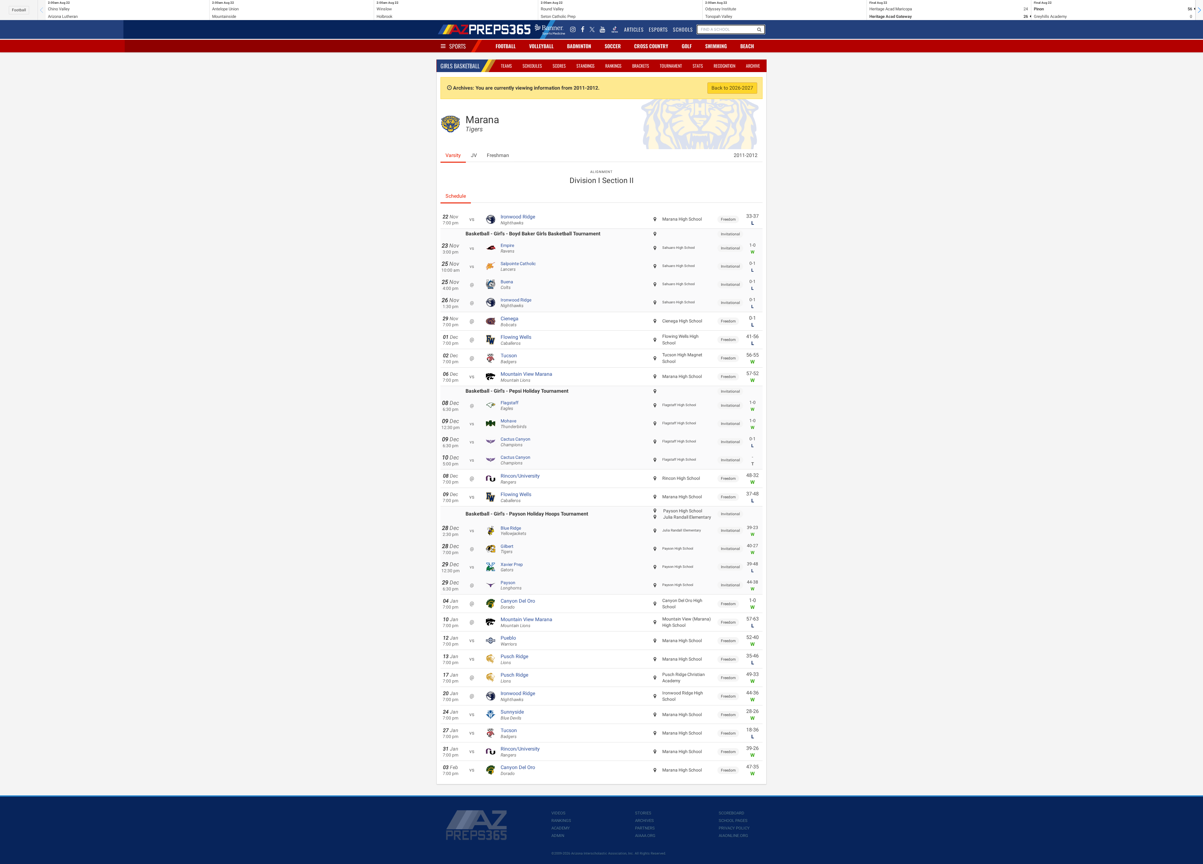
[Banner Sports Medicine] (550, 29)
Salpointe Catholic (518, 266)
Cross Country (651, 46)
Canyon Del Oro (518, 604)
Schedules (532, 65)
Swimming (716, 46)
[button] (1199, 10)
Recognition (724, 65)
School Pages (733, 820)
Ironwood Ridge (518, 220)
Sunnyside (512, 715)
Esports (658, 29)
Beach (747, 46)
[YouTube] (602, 29)
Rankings (613, 65)
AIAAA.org (645, 835)
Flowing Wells (516, 340)
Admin (557, 835)
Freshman (498, 155)
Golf (687, 46)
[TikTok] (614, 29)
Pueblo (509, 641)
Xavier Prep (512, 567)
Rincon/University (520, 479)
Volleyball (541, 46)
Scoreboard (731, 813)
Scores (559, 65)
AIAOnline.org (733, 835)
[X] (592, 29)
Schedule (455, 196)
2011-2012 (746, 155)
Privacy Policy (734, 828)
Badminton (579, 46)
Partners (645, 828)
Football (19, 10)
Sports (457, 46)
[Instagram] (573, 29)
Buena (507, 284)
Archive (753, 65)
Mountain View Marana (526, 377)
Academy (560, 828)
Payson (511, 585)
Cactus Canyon (515, 442)
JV (474, 155)
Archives (644, 820)
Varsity (453, 155)
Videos (558, 813)
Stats (698, 65)
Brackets (640, 65)
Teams (506, 65)
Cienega (509, 321)
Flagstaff (509, 405)
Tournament (671, 65)
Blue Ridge (513, 531)
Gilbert (507, 549)
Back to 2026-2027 (732, 88)
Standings (585, 65)
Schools (683, 29)
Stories (643, 813)
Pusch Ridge (514, 659)
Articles (634, 29)
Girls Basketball (460, 66)
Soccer (613, 46)
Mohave (514, 423)
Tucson (509, 358)
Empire (507, 248)
